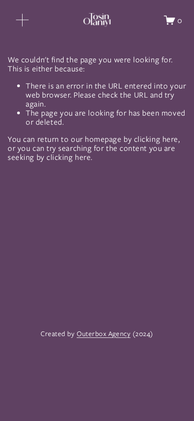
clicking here (156, 139)
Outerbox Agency (103, 334)
